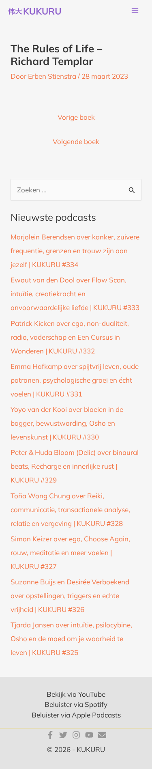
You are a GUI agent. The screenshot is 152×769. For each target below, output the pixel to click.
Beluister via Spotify (76, 704)
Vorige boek (76, 117)
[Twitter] (63, 735)
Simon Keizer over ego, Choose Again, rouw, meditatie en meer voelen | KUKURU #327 (70, 552)
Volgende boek (76, 141)
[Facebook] (50, 735)
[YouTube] (89, 735)
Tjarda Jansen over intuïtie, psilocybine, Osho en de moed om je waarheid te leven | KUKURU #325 (71, 638)
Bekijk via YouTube (76, 694)
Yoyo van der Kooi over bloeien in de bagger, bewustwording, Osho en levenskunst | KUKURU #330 (67, 423)
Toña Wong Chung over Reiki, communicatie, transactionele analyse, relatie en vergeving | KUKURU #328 (70, 509)
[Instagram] (76, 735)
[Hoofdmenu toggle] (135, 11)
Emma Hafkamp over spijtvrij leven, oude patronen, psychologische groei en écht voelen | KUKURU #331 (75, 380)
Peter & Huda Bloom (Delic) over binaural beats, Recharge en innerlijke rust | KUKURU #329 (75, 466)
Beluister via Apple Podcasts (76, 715)
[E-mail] (102, 735)
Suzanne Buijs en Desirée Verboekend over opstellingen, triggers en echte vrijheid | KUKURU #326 (70, 595)
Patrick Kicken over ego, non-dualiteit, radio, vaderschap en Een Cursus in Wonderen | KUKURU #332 (70, 337)
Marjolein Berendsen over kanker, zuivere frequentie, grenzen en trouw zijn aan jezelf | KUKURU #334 (75, 251)
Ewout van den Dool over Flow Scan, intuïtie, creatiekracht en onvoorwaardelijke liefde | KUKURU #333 (75, 294)
